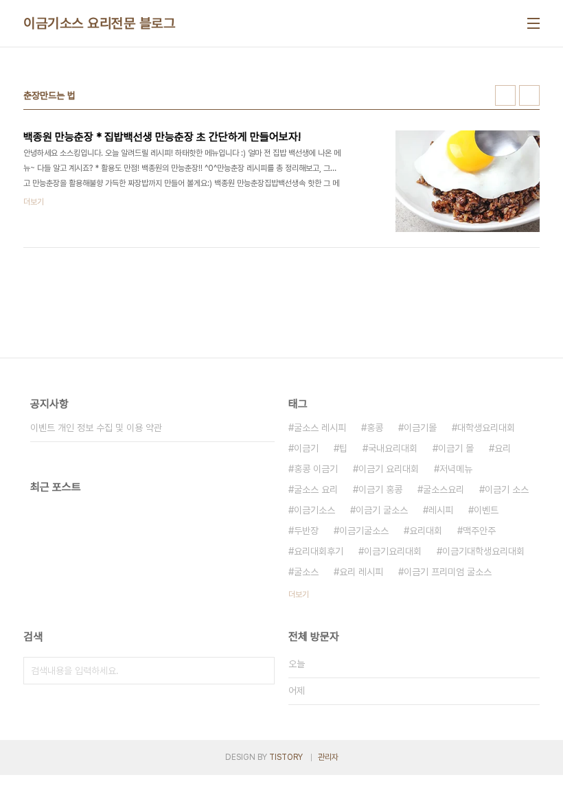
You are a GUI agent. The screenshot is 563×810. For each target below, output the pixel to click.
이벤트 (486, 510)
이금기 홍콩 (380, 489)
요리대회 (425, 530)
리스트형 (529, 95)
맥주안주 (479, 530)
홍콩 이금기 (316, 468)
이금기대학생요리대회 (483, 551)
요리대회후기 (318, 551)
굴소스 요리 (316, 489)
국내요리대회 (392, 448)
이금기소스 (314, 510)
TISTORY (286, 757)
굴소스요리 (443, 489)
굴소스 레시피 (320, 427)
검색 (261, 671)
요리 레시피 (361, 571)
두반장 (306, 530)
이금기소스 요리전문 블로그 (99, 23)
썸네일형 (505, 95)
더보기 (298, 594)
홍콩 (375, 427)
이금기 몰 (456, 448)
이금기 (306, 448)
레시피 (440, 510)
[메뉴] (533, 23)
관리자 (328, 757)
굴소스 (306, 571)
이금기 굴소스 (382, 510)
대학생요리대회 (486, 427)
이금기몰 (420, 427)
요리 (502, 448)
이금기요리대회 (393, 551)
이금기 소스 (507, 489)
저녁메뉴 (455, 468)
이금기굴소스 (364, 530)
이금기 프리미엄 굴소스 (448, 571)
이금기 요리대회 (388, 468)
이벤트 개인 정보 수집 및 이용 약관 (96, 427)
